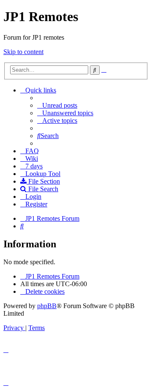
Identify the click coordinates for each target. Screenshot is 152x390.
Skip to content (23, 51)
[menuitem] (57, 105)
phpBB (47, 305)
